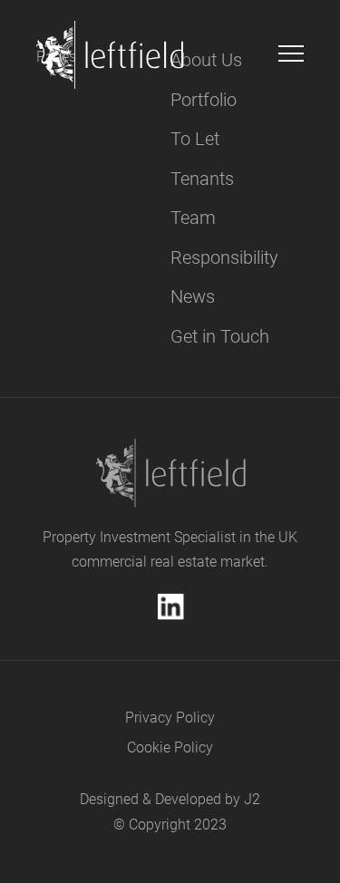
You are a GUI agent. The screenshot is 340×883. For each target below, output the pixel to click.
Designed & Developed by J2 (170, 799)
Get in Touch (219, 336)
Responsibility (224, 257)
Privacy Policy (170, 717)
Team (193, 217)
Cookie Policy (170, 747)
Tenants (202, 178)
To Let (194, 139)
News (192, 296)
